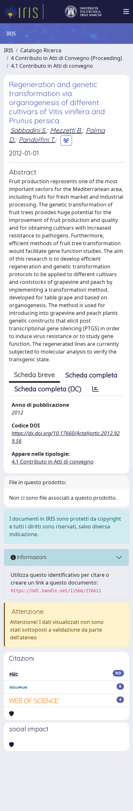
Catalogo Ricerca (40, 50)
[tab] (95, 389)
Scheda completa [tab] (92, 375)
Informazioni (31, 557)
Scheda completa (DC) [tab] (48, 389)
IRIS (8, 50)
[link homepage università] (83, 11)
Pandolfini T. (37, 139)
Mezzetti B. (66, 130)
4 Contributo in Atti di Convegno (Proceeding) (66, 58)
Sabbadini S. (28, 130)
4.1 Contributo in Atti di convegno (52, 65)
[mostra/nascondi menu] (126, 11)
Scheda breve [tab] (34, 375)
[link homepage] (23, 11)
